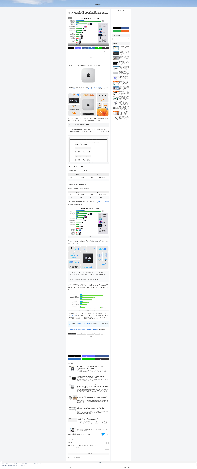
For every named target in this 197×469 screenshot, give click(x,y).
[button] (105, 48)
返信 (107, 450)
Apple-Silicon (89, 333)
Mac (93, 333)
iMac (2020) (80, 202)
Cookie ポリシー (22, 465)
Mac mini (74, 333)
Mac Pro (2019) (87, 202)
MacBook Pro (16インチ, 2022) (83, 323)
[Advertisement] (88, 60)
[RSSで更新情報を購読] (125, 31)
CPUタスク (74, 315)
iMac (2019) (93, 202)
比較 (102, 333)
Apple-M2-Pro (84, 333)
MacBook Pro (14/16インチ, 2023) (89, 88)
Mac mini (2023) (74, 88)
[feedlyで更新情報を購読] (117, 31)
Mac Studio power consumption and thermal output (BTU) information (84, 329)
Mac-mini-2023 (98, 333)
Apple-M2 (70, 333)
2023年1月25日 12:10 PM (72, 443)
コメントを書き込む (88, 453)
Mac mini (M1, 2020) (73, 202)
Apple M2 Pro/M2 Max (98, 87)
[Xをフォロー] (117, 28)
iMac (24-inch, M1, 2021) (103, 201)
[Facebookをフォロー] (125, 28)
